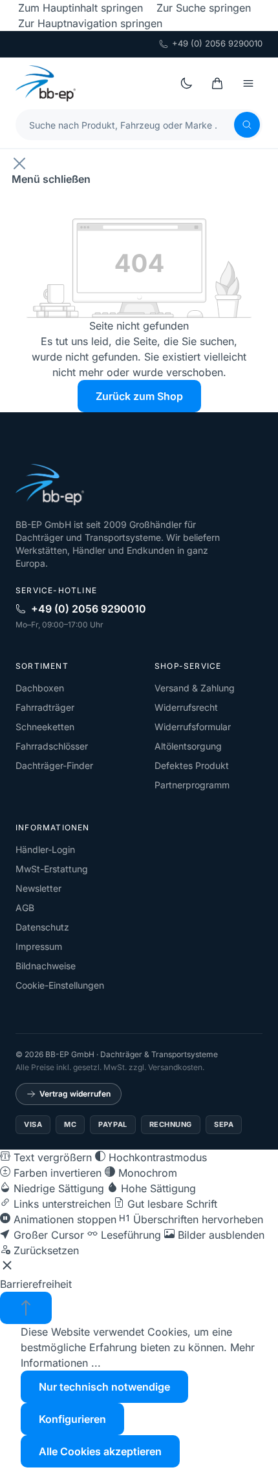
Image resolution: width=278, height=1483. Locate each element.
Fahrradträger (45, 707)
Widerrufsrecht (186, 707)
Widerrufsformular (193, 726)
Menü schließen (51, 179)
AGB (25, 907)
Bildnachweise (46, 965)
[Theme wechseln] (186, 83)
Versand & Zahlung (195, 687)
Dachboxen (40, 687)
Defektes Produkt (192, 765)
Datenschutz (42, 926)
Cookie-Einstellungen (60, 985)
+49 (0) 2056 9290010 (217, 43)
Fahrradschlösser (52, 746)
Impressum (39, 946)
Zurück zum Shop (139, 396)
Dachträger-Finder (54, 765)
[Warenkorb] (217, 83)
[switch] (46, 1157)
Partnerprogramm (192, 784)
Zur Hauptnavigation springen (90, 23)
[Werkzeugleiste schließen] (7, 1267)
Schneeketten (45, 726)
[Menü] (248, 83)
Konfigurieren (72, 1419)
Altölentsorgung (188, 746)
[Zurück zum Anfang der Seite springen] (26, 1308)
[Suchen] (247, 125)
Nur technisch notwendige (104, 1386)
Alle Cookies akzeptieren (100, 1451)
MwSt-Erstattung (52, 868)
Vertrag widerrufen (75, 1094)
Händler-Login (45, 849)
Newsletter (38, 888)
